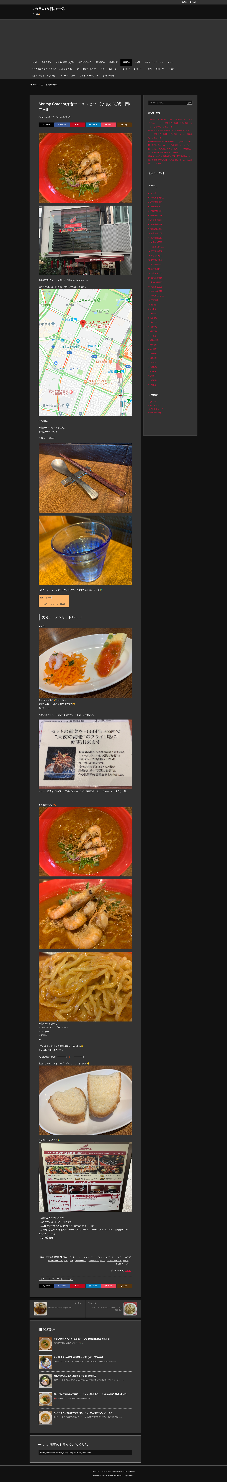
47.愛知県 (152, 362)
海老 (71, 1260)
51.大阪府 (152, 376)
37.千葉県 (152, 336)
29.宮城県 (152, 304)
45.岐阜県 (152, 353)
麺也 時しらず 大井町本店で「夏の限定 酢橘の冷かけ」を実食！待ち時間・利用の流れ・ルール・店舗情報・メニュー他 (170, 160)
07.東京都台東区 (155, 220)
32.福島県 (152, 313)
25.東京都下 (153, 300)
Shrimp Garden (69, 1257)
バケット (100, 1257)
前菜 (66, 1260)
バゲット (109, 1257)
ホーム (35, 85)
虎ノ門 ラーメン (114, 1260)
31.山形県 (152, 309)
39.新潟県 (152, 345)
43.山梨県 (152, 349)
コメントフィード (155, 409)
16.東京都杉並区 (155, 260)
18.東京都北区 (154, 269)
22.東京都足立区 (155, 287)
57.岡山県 (152, 385)
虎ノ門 (102, 1260)
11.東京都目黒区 (155, 238)
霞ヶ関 (125, 1260)
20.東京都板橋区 (155, 278)
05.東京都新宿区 (155, 211)
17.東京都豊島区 (155, 264)
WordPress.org (154, 413)
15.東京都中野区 (155, 255)
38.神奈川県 (153, 340)
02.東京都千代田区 (50, 85)
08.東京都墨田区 (155, 224)
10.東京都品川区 (155, 233)
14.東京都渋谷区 (155, 251)
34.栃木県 (152, 322)
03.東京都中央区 (155, 202)
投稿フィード (153, 405)
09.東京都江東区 (155, 229)
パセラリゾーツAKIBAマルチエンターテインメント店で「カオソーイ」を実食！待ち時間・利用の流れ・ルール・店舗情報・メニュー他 (170, 123)
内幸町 (128, 1257)
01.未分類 (152, 193)
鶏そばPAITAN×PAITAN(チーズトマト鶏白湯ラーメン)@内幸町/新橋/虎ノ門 (90, 1394)
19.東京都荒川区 (155, 273)
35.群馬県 (152, 327)
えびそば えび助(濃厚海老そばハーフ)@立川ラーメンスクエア (83, 1412)
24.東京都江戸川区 (156, 296)
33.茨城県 (152, 318)
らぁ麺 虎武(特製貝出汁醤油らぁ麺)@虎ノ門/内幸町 (78, 1357)
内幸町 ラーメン (55, 1260)
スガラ (128, 1270)
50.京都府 (152, 371)
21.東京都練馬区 (155, 282)
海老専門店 (93, 1260)
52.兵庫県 (152, 380)
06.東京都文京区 (155, 215)
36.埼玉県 (152, 331)
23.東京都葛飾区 (155, 291)
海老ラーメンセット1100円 (54, 604)
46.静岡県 (152, 358)
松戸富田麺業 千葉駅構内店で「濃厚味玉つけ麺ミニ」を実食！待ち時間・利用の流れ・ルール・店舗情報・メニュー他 (170, 134)
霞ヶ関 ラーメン (122, 1264)
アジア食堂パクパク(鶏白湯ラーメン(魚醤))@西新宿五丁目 (82, 1338)
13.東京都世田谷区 (156, 247)
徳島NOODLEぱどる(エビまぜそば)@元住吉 (75, 1375)
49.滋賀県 (152, 367)
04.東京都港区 (154, 206)
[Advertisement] (113, 39)
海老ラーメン (80, 1260)
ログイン (152, 402)
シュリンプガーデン (86, 1257)
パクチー (119, 1257)
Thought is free (128, 1475)
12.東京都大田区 (155, 242)
